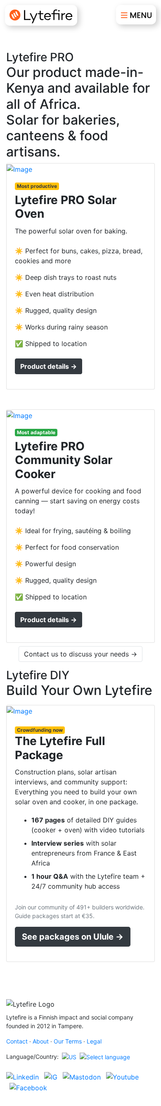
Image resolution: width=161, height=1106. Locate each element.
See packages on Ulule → (72, 937)
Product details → (48, 366)
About (41, 1041)
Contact (17, 1041)
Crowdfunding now (40, 730)
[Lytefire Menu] (136, 14)
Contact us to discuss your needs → (80, 654)
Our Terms (68, 1041)
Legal (94, 1041)
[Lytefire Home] (41, 15)
